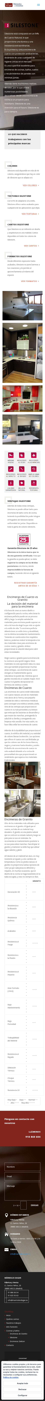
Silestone (13, 1337)
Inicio (8, 1315)
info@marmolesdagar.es (20, 1254)
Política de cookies (10, 1377)
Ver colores (30, 185)
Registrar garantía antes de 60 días (25, 584)
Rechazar (22, 1389)
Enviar (34, 1205)
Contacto (10, 1345)
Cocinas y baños (13, 1331)
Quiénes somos (12, 1319)
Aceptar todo (22, 1383)
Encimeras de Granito (18, 1334)
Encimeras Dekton (17, 1341)
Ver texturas (29, 214)
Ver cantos (30, 246)
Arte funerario (12, 1327)
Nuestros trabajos (13, 1323)
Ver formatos (29, 281)
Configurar (22, 1395)
